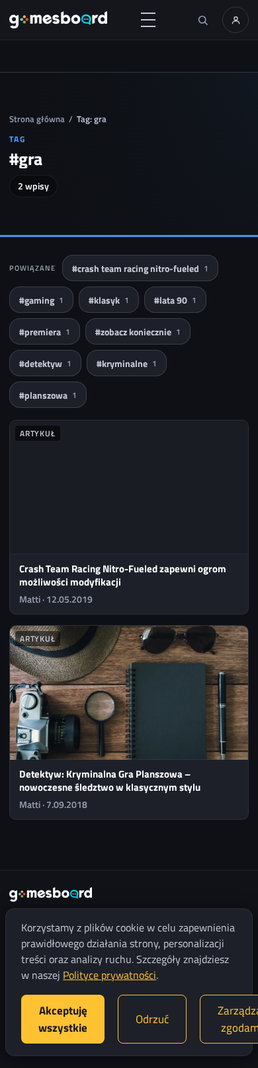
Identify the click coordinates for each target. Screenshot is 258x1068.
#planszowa (48, 395)
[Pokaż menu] (148, 20)
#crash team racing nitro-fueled (140, 268)
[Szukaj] (202, 20)
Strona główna (37, 118)
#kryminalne (127, 363)
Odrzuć (152, 1019)
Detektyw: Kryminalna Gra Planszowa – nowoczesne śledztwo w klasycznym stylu (109, 780)
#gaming (41, 300)
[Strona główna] (58, 20)
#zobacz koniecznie (138, 332)
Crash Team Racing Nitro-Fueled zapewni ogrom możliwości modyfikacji (122, 575)
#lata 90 (175, 300)
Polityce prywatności (109, 975)
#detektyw (45, 363)
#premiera (44, 332)
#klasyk (109, 300)
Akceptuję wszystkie (62, 1019)
